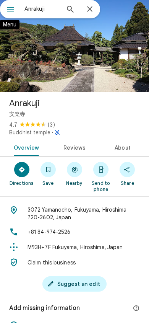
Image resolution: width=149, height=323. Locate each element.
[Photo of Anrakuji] (74, 46)
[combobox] (42, 8)
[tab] (25, 147)
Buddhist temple (29, 132)
